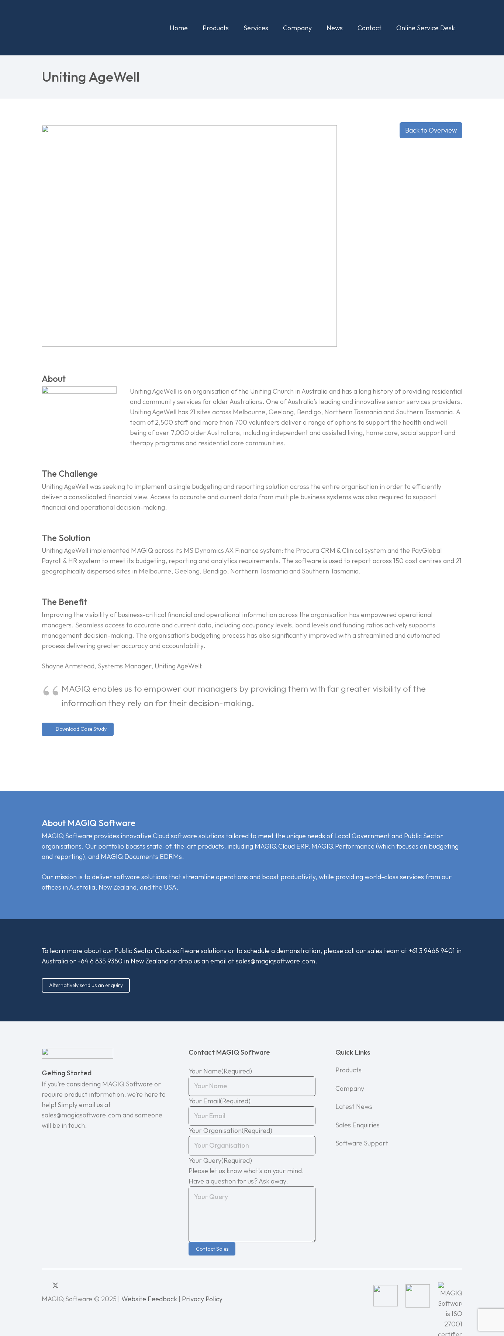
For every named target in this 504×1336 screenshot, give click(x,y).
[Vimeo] (77, 1285)
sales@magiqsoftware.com (275, 961)
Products (348, 1070)
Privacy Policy (202, 1299)
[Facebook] (66, 1285)
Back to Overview (431, 130)
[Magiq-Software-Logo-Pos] (86, 27)
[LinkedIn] (44, 1285)
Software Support (361, 1143)
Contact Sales (212, 1249)
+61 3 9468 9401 (432, 950)
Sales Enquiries (357, 1125)
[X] (55, 1285)
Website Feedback (149, 1299)
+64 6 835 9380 (99, 961)
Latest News (353, 1106)
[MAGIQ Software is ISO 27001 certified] (450, 1295)
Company (349, 1088)
